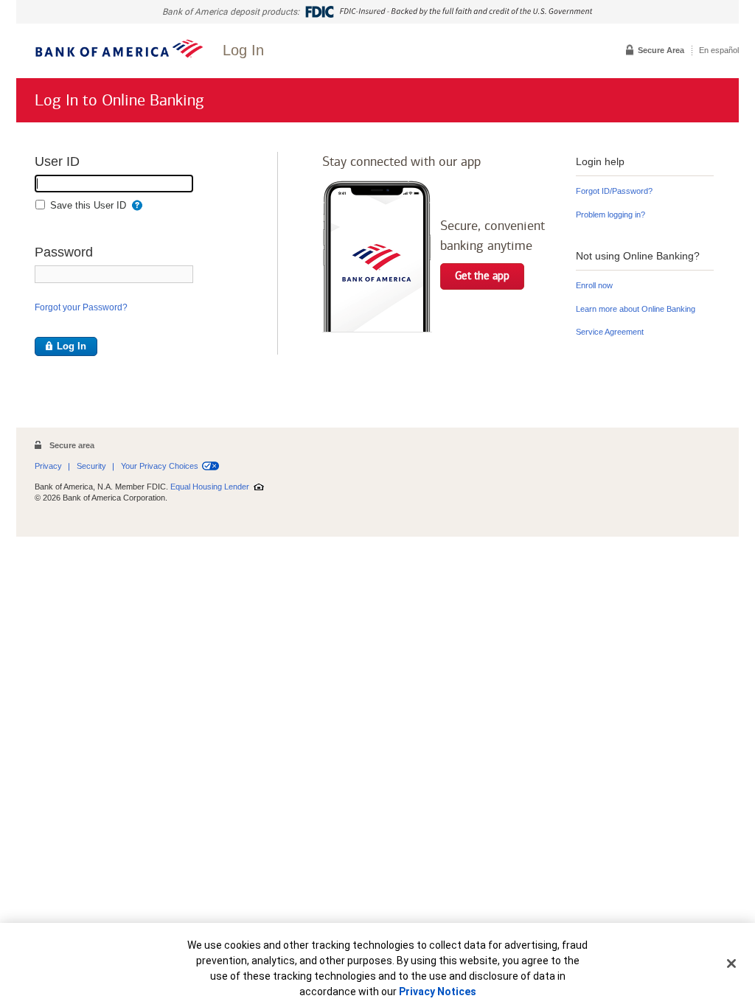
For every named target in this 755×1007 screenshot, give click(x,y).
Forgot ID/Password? (614, 191)
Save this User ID (88, 205)
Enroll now (594, 286)
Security (91, 465)
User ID (57, 164)
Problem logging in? (610, 214)
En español (719, 50)
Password (64, 255)
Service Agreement (610, 331)
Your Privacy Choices (159, 465)
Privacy (48, 465)
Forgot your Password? (81, 307)
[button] (66, 346)
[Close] (731, 963)
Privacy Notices (437, 991)
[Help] (137, 206)
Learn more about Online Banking (635, 308)
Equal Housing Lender (209, 486)
